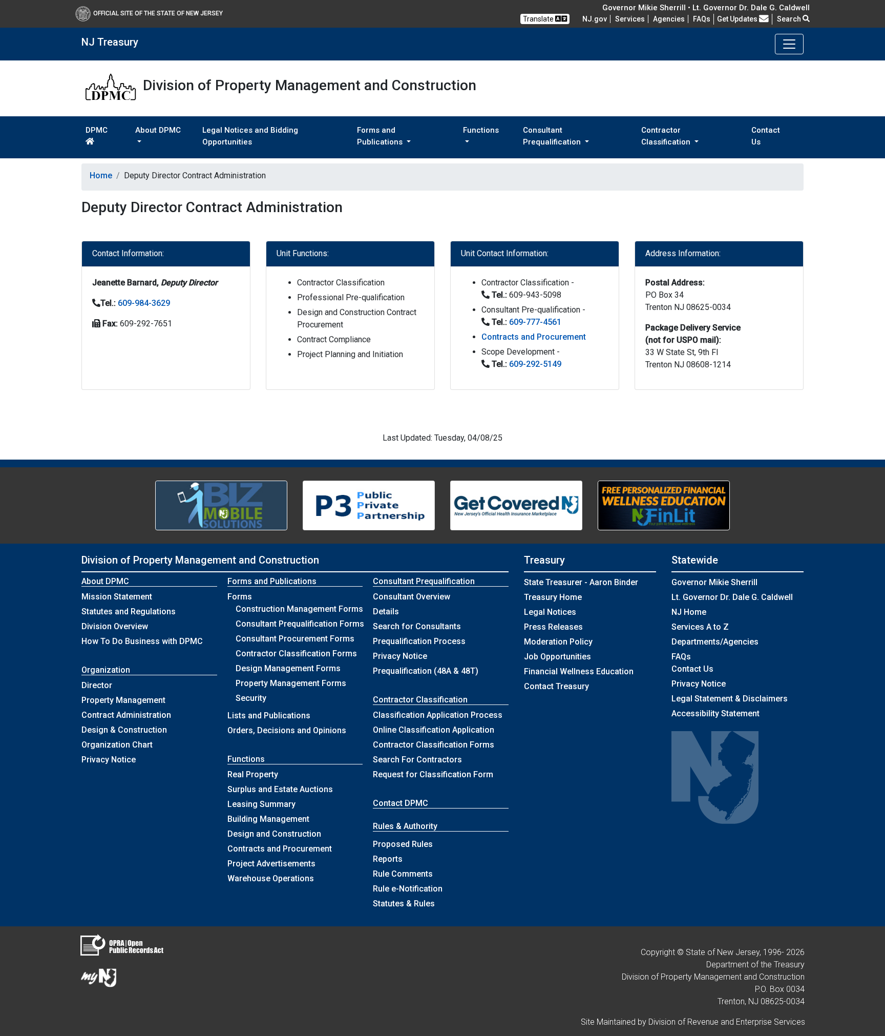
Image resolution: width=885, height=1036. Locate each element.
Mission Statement (116, 597)
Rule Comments (403, 874)
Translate (539, 19)
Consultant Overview (411, 597)
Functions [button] (481, 130)
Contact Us (765, 136)
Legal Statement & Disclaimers (729, 698)
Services (630, 19)
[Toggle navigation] (789, 44)
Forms (239, 597)
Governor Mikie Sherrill (714, 582)
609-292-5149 (535, 364)
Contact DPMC (400, 803)
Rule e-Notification (407, 889)
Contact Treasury (556, 686)
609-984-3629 (144, 303)
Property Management (123, 700)
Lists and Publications (268, 715)
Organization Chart (117, 745)
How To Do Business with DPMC (142, 641)
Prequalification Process (419, 641)
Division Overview (114, 626)
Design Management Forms (288, 668)
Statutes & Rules (404, 903)
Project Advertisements (271, 863)
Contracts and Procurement (533, 337)
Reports (388, 859)
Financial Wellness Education (579, 671)
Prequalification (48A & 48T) (425, 671)
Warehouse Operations (270, 878)
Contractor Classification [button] (666, 136)
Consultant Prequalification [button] (553, 136)
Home (101, 175)
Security (251, 698)
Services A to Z (700, 627)
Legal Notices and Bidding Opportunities (250, 136)
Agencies (669, 19)
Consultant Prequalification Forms (300, 624)
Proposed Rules (403, 844)
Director (96, 685)
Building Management (268, 819)
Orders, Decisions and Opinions (286, 730)
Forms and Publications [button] (381, 136)
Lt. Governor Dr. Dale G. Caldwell (732, 597)
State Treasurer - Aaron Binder (581, 582)
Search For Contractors (417, 759)
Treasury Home (553, 597)
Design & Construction (124, 730)
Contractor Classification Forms (296, 653)
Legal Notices (550, 612)
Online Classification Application (433, 730)
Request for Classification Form (433, 774)
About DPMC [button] (158, 130)
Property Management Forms (291, 683)
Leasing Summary (261, 804)
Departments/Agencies (714, 642)
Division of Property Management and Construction (200, 560)
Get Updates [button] (738, 19)
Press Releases (553, 627)
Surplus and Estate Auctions (280, 789)
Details (386, 611)
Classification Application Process (437, 715)
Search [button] (790, 19)
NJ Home (688, 612)
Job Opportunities (557, 656)
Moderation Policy (558, 642)
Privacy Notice (108, 759)
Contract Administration (126, 715)
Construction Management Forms (299, 609)
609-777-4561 (535, 322)
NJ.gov (594, 19)
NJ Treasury (109, 42)
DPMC (97, 130)
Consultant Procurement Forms (295, 639)
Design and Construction (274, 834)
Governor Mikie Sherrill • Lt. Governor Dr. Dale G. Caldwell (706, 7)
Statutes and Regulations (128, 611)
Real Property (252, 774)
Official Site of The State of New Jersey (158, 13)
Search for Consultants (417, 626)
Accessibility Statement (715, 713)
